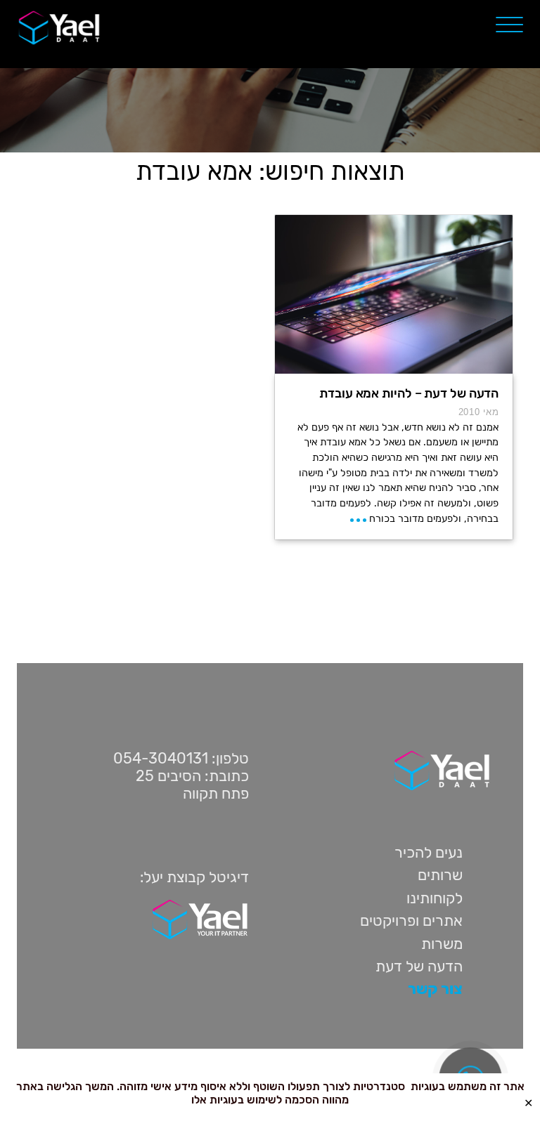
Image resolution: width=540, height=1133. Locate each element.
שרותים (440, 875)
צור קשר (435, 988)
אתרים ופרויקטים (411, 920)
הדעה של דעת (419, 966)
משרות (442, 943)
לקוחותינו (434, 898)
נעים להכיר (428, 852)
